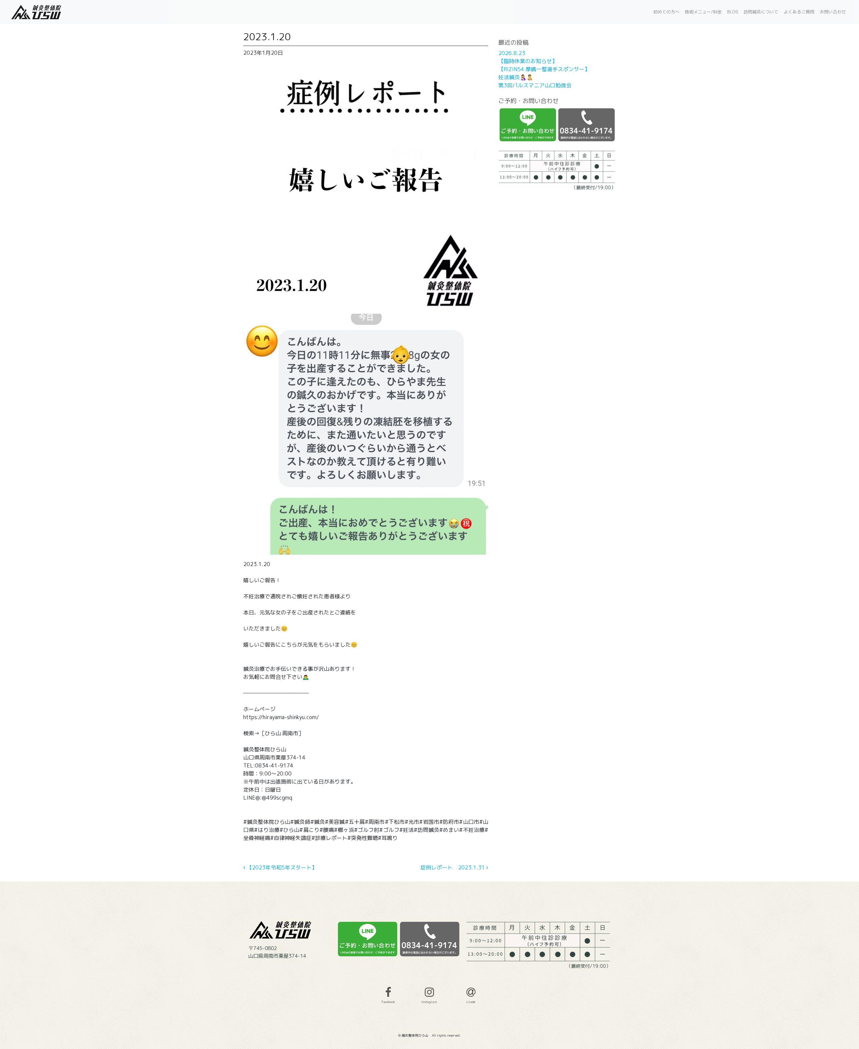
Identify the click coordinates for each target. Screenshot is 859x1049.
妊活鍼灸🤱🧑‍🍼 (515, 77)
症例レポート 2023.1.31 (453, 867)
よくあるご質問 (799, 12)
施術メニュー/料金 (703, 12)
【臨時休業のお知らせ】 (527, 61)
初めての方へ (666, 12)
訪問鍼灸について (761, 12)
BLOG (732, 12)
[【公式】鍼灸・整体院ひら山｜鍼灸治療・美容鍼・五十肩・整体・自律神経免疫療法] (37, 12)
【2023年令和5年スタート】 (281, 867)
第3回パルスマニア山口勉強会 (534, 85)
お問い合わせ (833, 12)
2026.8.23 (511, 53)
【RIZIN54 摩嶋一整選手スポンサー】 (544, 69)
